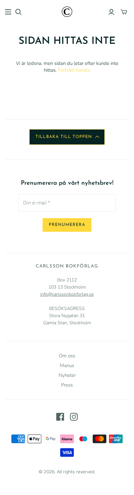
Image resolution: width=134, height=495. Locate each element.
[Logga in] (111, 12)
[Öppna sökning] (18, 12)
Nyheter (67, 375)
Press (67, 385)
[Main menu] (8, 12)
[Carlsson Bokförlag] (67, 11)
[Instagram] (74, 417)
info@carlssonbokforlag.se (67, 294)
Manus (67, 365)
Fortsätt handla (74, 70)
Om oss (67, 356)
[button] (66, 137)
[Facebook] (60, 417)
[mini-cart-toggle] (124, 12)
